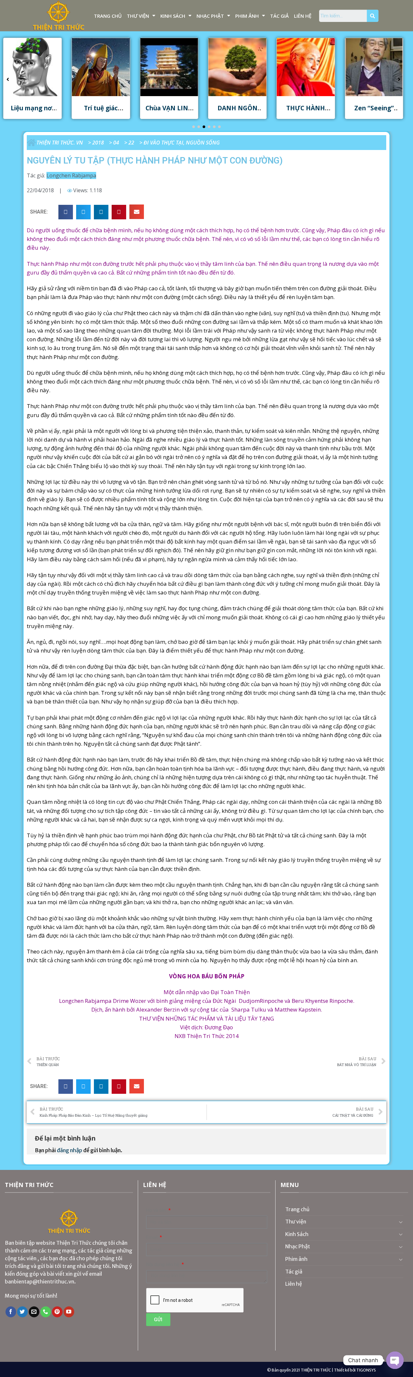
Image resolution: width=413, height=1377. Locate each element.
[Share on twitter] (83, 212)
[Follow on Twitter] (22, 1311)
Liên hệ (302, 16)
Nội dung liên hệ (163, 1264)
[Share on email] (136, 212)
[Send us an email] (34, 1311)
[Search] (372, 16)
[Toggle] (400, 1222)
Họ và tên (156, 1210)
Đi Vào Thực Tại (163, 142)
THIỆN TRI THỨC (316, 1370)
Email (152, 1237)
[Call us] (45, 1311)
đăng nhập (69, 1150)
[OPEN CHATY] (395, 1360)
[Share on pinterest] (119, 212)
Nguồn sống (203, 142)
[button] (193, 126)
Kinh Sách (172, 16)
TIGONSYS (366, 1370)
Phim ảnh (247, 16)
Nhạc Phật (210, 16)
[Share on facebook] (65, 212)
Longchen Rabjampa (71, 175)
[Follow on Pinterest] (57, 1311)
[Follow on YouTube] (69, 1311)
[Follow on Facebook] (10, 1311)
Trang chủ (108, 16)
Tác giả (279, 16)
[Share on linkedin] (101, 212)
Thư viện (138, 16)
